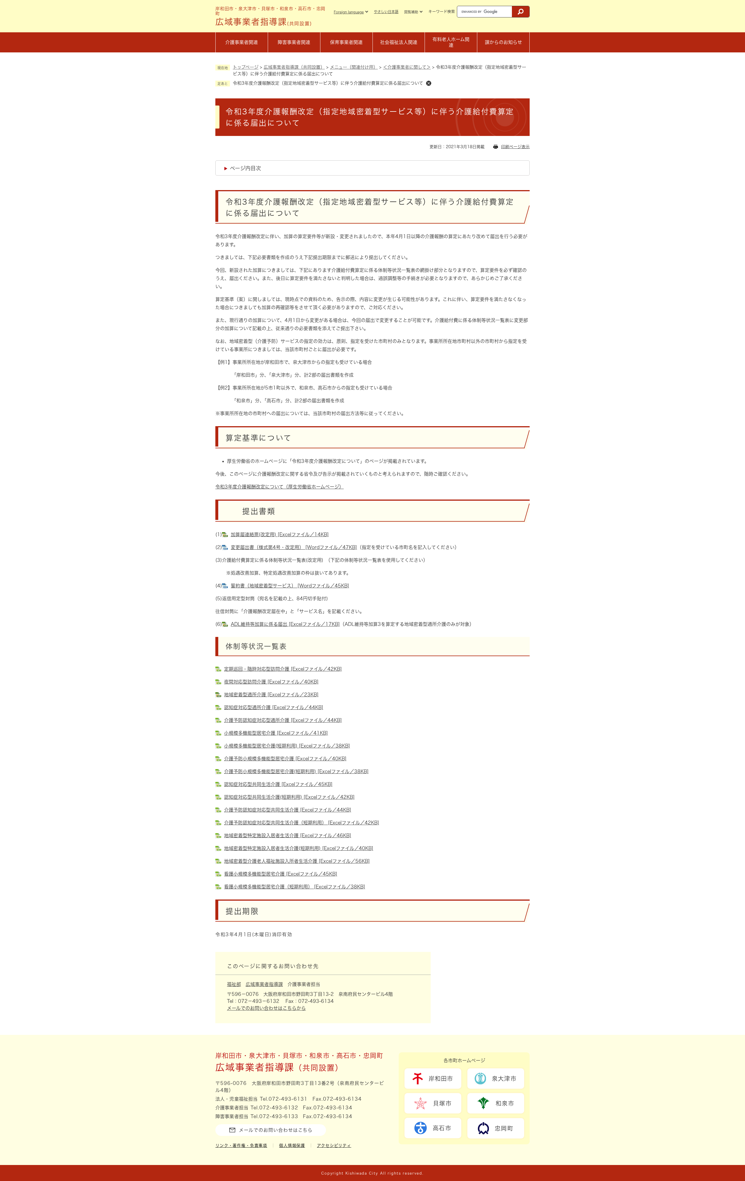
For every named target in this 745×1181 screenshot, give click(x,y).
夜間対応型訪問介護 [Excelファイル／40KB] (271, 681)
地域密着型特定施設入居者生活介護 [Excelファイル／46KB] (287, 835)
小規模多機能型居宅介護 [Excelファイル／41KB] (276, 733)
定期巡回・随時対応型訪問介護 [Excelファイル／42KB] (283, 669)
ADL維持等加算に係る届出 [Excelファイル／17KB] (285, 624)
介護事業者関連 (241, 42)
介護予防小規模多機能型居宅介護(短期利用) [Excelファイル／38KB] (296, 771)
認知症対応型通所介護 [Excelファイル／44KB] (273, 707)
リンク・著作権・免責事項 (241, 1145)
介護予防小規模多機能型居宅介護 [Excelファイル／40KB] (285, 758)
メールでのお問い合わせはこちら (276, 1130)
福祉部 (234, 984)
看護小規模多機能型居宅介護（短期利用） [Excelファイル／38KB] (294, 886)
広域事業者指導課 (264, 984)
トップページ (245, 67)
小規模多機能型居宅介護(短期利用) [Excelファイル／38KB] (287, 745)
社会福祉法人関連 (398, 42)
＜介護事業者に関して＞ (407, 67)
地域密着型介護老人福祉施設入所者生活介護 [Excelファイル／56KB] (297, 861)
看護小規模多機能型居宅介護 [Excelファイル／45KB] (280, 874)
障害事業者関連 (294, 42)
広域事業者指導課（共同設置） (294, 67)
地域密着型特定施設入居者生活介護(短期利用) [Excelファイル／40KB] (298, 848)
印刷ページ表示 (515, 147)
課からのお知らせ (503, 42)
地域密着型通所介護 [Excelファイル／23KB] (271, 694)
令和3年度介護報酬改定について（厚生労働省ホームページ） (279, 486)
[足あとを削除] (428, 83)
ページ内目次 (245, 168)
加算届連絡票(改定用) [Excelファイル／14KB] (280, 534)
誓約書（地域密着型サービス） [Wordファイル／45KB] (290, 585)
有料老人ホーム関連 (450, 42)
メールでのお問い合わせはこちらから (266, 1008)
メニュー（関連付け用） (354, 67)
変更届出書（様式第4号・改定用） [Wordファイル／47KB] (294, 547)
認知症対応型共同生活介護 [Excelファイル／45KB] (278, 784)
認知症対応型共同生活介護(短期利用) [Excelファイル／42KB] (289, 797)
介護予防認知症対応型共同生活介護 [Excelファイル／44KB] (287, 810)
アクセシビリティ (334, 1145)
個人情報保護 (292, 1145)
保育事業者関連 (346, 42)
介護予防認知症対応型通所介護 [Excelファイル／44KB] (283, 720)
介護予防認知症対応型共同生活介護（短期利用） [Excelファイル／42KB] (301, 822)
